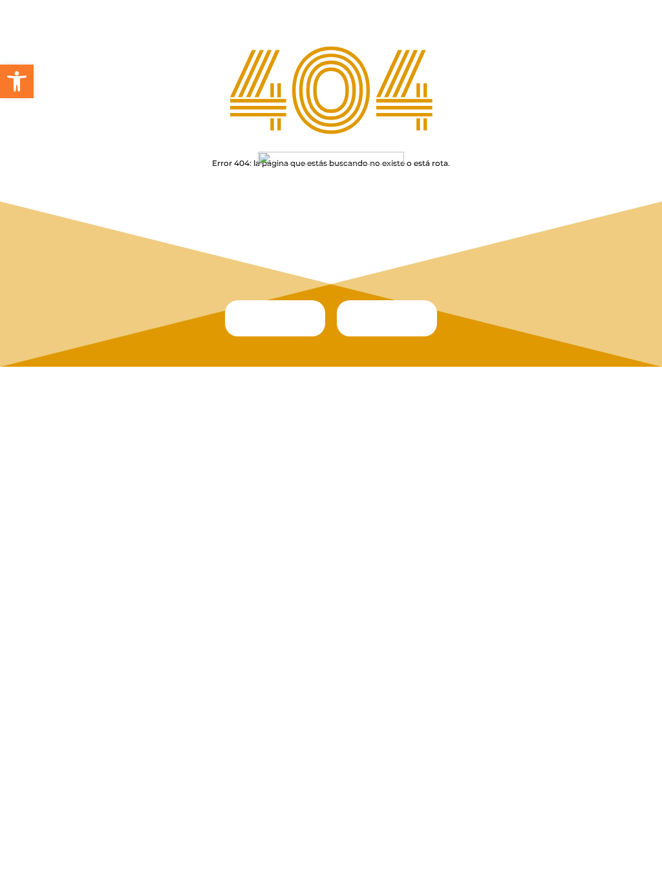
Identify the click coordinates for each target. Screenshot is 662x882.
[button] (17, 81)
